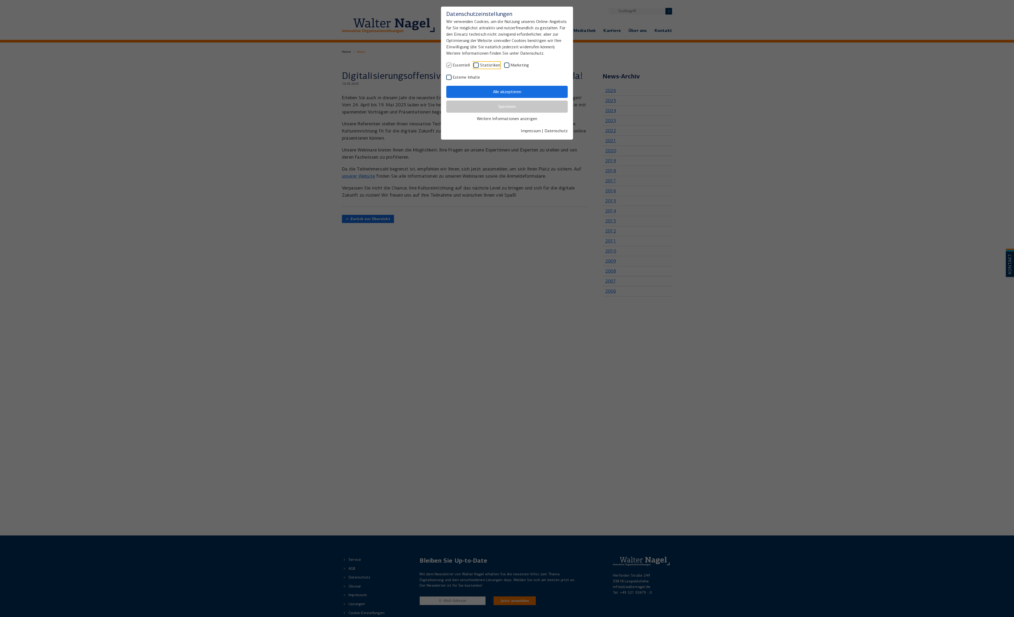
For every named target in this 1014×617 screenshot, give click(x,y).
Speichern (507, 106)
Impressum (531, 130)
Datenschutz (556, 130)
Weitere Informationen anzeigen (507, 118)
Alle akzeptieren (507, 91)
